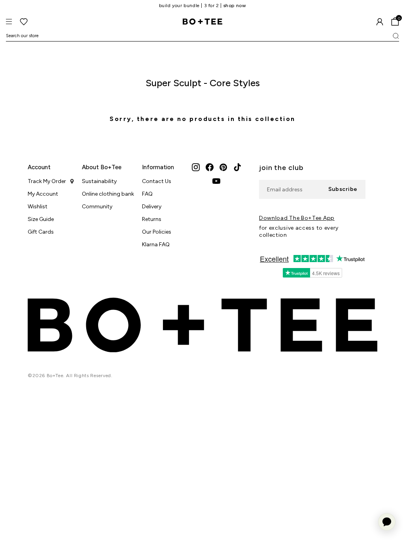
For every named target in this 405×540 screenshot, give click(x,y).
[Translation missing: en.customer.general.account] (379, 21)
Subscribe (343, 189)
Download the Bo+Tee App (297, 218)
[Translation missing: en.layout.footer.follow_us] (196, 167)
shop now (234, 5)
